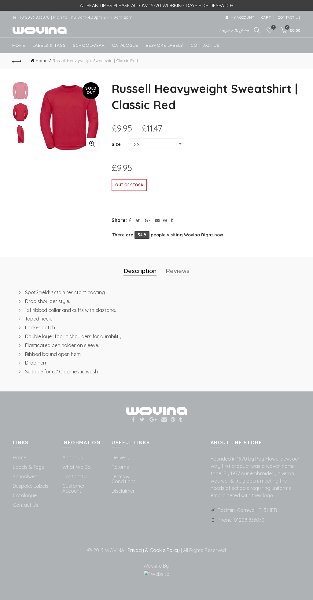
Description (139, 271)
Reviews (178, 271)
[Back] (17, 61)
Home (18, 45)
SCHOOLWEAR (89, 45)
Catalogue (125, 45)
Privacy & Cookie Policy (153, 550)
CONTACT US (204, 45)
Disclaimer (123, 491)
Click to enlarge (92, 144)
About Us (72, 457)
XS (137, 144)
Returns (120, 467)
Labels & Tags (49, 45)
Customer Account (73, 488)
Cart (266, 17)
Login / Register (234, 30)
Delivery (120, 457)
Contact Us (25, 505)
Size (116, 144)
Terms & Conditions (124, 478)
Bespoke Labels (164, 45)
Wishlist (273, 27)
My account (242, 17)
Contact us (289, 17)
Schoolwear (26, 476)
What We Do (76, 467)
